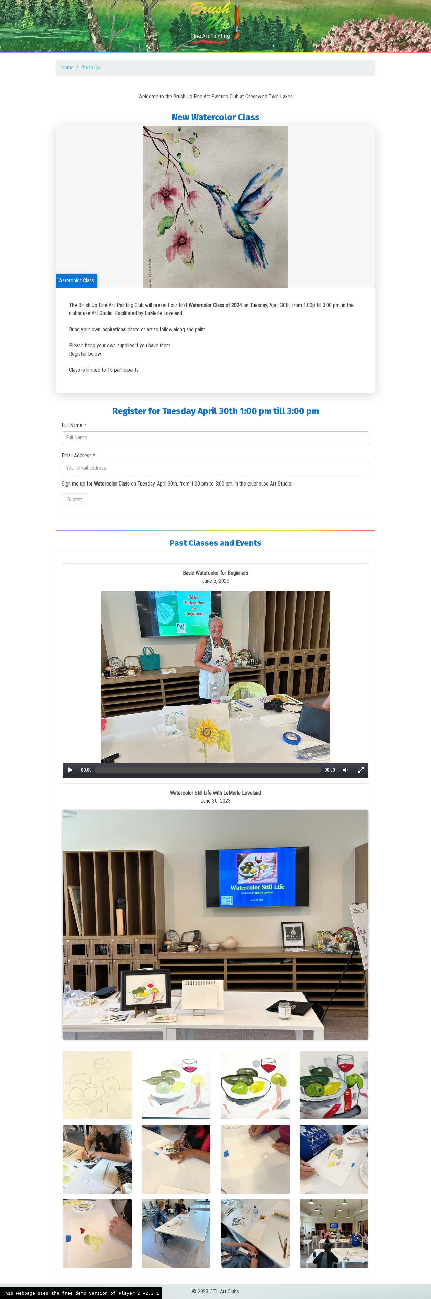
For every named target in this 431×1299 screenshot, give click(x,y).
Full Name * (74, 425)
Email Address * (78, 455)
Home (67, 67)
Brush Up (90, 67)
